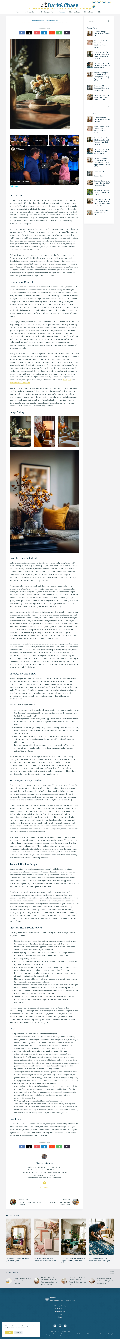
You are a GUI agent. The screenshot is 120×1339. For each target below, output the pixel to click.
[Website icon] (44, 1182)
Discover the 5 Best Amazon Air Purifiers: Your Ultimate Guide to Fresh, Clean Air (49, 1280)
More (100, 12)
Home (18, 12)
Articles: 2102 (44, 1187)
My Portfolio (29, 12)
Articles (62, 12)
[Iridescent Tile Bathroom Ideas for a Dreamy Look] (89, 87)
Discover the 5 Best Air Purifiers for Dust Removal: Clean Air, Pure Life (77, 1280)
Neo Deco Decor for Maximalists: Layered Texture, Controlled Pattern (73, 1260)
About (60, 1317)
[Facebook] (22, 32)
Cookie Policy (60, 1308)
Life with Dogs (74, 12)
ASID (65, 380)
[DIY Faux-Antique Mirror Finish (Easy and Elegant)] (89, 33)
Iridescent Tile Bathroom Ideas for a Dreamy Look (101, 88)
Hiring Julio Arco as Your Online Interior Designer (22, 1281)
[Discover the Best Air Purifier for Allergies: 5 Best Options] (92, 1281)
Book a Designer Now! (46, 12)
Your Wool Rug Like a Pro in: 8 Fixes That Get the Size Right (102, 65)
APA (69, 380)
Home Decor (89, 12)
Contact (60, 1314)
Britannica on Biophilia (20, 383)
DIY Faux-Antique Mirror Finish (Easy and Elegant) (102, 34)
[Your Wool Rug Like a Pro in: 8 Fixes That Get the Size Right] (89, 65)
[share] (75, 148)
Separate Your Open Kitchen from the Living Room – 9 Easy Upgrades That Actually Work (102, 77)
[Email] (104, 2)
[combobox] (97, 21)
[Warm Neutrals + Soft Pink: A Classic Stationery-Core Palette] (89, 42)
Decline (18, 1332)
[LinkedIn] (94, 7)
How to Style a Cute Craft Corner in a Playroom (101, 213)
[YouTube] (109, 2)
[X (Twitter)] (29, 32)
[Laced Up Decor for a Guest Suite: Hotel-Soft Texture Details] (89, 97)
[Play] (58, 140)
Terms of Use (60, 1311)
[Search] (116, 4)
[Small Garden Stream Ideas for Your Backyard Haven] (89, 192)
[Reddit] (52, 32)
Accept (9, 1332)
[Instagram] (94, 2)
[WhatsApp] (59, 32)
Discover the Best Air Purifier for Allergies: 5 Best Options (105, 1281)
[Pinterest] (99, 2)
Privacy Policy (60, 1305)
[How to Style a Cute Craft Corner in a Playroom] (89, 212)
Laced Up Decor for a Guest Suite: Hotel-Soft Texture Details (102, 97)
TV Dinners (20, 149)
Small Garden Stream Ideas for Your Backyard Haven (102, 192)
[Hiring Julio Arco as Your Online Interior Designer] (9, 1281)
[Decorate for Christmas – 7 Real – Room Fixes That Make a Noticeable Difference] (89, 201)
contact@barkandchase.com (62, 1300)
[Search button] (109, 21)
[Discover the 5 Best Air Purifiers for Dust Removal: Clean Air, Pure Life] (64, 1281)
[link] (13, 149)
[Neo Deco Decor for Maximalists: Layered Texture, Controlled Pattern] (89, 54)
